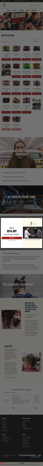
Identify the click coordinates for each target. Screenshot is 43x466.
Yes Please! (12, 238)
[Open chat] (2, 463)
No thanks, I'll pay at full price (12, 240)
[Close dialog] (41, 219)
